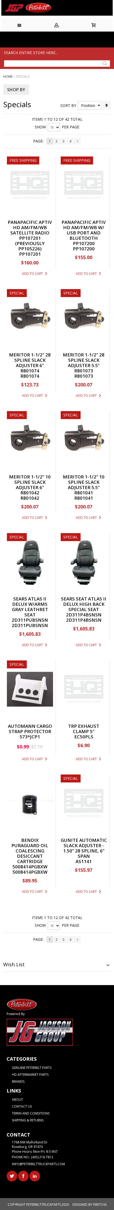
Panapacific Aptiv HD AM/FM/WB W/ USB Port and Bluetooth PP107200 (84, 232)
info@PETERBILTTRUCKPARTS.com (38, 1164)
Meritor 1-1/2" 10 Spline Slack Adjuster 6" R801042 (30, 485)
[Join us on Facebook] (23, 1175)
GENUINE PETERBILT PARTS (31, 1067)
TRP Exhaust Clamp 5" (83, 728)
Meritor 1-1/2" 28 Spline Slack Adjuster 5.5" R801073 (83, 363)
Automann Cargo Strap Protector (30, 728)
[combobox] (57, 63)
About (17, 1099)
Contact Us (22, 1106)
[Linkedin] (34, 1175)
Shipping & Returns (27, 1120)
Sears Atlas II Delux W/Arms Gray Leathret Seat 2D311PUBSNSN (30, 609)
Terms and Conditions (31, 1113)
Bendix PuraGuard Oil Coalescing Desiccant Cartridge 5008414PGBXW (29, 853)
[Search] (105, 63)
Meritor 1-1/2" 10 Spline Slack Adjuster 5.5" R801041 (83, 485)
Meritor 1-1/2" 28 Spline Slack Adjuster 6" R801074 (30, 363)
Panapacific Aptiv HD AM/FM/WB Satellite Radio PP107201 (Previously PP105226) (30, 235)
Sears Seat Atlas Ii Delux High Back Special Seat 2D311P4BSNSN (83, 607)
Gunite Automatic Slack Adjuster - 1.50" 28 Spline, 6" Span (84, 848)
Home (8, 76)
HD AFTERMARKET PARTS (30, 1074)
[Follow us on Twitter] (12, 1175)
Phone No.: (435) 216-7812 (32, 1157)
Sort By (68, 105)
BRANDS (18, 1081)
